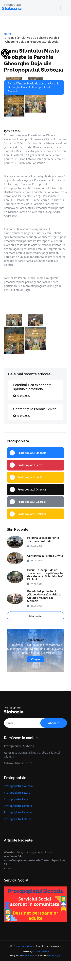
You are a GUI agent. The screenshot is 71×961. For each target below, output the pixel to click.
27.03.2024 (13, 131)
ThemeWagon (54, 955)
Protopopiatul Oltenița (18, 806)
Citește (35, 659)
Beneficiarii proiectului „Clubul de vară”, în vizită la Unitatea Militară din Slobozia (44, 596)
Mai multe (35, 616)
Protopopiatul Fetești (17, 792)
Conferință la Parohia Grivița (34, 409)
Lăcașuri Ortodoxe (40, 951)
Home (8, 34)
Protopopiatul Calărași (18, 819)
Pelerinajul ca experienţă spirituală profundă (32, 387)
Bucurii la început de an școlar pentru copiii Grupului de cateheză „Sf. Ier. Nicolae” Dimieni (45, 575)
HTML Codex (28, 955)
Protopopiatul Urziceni (18, 812)
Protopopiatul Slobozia (18, 786)
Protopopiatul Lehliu (17, 799)
